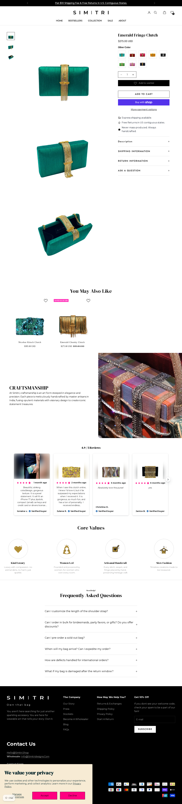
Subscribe (145, 729)
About (122, 20)
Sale (110, 20)
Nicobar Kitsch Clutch (29, 342)
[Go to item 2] (11, 46)
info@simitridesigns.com (35, 756)
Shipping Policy (105, 709)
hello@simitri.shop (18, 752)
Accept (45, 795)
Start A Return (105, 719)
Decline (72, 795)
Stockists (68, 714)
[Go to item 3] (11, 56)
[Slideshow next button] (168, 479)
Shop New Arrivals (91, 4)
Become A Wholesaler (75, 719)
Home (59, 20)
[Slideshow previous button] (14, 479)
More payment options (144, 109)
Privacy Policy (105, 714)
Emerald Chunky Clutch (72, 342)
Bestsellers (75, 20)
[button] (172, 12)
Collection (95, 20)
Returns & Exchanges (109, 703)
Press (66, 709)
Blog (66, 724)
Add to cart (144, 94)
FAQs (66, 729)
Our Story (69, 703)
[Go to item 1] (11, 36)
